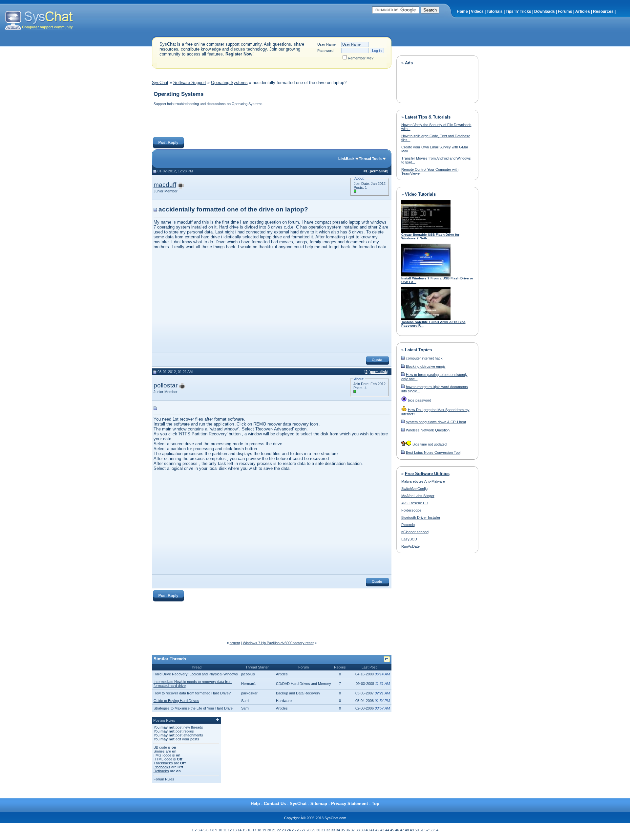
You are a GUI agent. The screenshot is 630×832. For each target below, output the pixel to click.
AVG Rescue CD (414, 503)
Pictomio (408, 525)
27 (303, 830)
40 (367, 830)
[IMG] (158, 755)
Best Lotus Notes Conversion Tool (433, 452)
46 (397, 830)
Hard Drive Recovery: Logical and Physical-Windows (196, 674)
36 (348, 830)
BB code (160, 747)
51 (422, 830)
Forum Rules (164, 779)
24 (289, 830)
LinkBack (346, 159)
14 (240, 830)
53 (431, 830)
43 (382, 830)
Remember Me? (360, 58)
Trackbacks (163, 763)
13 (235, 830)
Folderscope (411, 510)
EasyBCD (409, 539)
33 (333, 830)
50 (417, 830)
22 (279, 830)
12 (230, 830)
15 (244, 830)
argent (235, 643)
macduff (165, 184)
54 (436, 830)
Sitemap (318, 803)
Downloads (544, 11)
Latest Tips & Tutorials (428, 117)
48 (407, 830)
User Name (326, 44)
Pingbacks (162, 767)
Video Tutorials (420, 194)
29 (313, 830)
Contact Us (275, 803)
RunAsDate (410, 546)
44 (387, 830)
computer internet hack (424, 358)
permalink (378, 171)
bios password (419, 400)
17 (254, 830)
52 (427, 830)
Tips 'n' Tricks (518, 11)
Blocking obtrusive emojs (426, 366)
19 (264, 830)
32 (328, 830)
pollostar (166, 385)
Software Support (189, 82)
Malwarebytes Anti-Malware (423, 481)
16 (249, 830)
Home (462, 11)
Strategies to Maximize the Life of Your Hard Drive (193, 708)
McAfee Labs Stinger (417, 496)
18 (259, 830)
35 (343, 830)
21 (274, 830)
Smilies (159, 751)
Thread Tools (370, 159)
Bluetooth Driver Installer (420, 517)
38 (358, 830)
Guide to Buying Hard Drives (176, 701)
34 (338, 830)
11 (225, 830)
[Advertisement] (271, 122)
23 (284, 830)
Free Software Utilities (427, 473)
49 (412, 830)
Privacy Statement (349, 803)
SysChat (160, 82)
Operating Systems (229, 82)
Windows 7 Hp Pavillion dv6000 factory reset (278, 643)
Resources (603, 11)
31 (323, 830)
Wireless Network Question (428, 430)
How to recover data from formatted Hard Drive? (192, 693)
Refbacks (161, 771)
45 (392, 830)
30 (318, 830)
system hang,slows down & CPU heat (436, 422)
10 (220, 830)
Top (375, 803)
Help (255, 803)
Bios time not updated (429, 444)
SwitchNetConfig (414, 489)
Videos (477, 11)
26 (299, 830)
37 (353, 830)
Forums (565, 11)
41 (372, 830)
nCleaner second (415, 532)
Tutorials (495, 11)
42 (377, 830)
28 (308, 830)
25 (294, 830)
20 (269, 830)
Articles (582, 11)
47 (402, 830)
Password (325, 51)
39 (363, 830)
